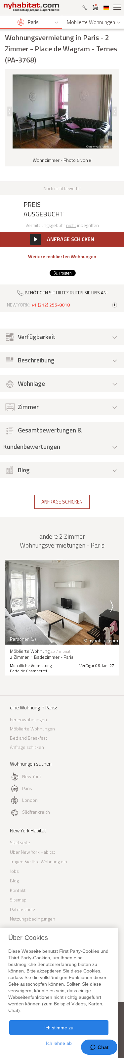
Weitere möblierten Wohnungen (62, 256)
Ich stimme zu (58, 1027)
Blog (14, 880)
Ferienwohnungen (28, 719)
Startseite (20, 842)
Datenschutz (22, 909)
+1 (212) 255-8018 (50, 305)
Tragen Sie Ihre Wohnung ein (38, 861)
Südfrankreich (36, 811)
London (30, 800)
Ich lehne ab (59, 1043)
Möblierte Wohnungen (32, 728)
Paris (27, 788)
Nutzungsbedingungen (32, 918)
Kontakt (18, 890)
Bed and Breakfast (28, 737)
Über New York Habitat (32, 852)
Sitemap (18, 899)
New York (31, 776)
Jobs (14, 871)
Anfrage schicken (62, 501)
